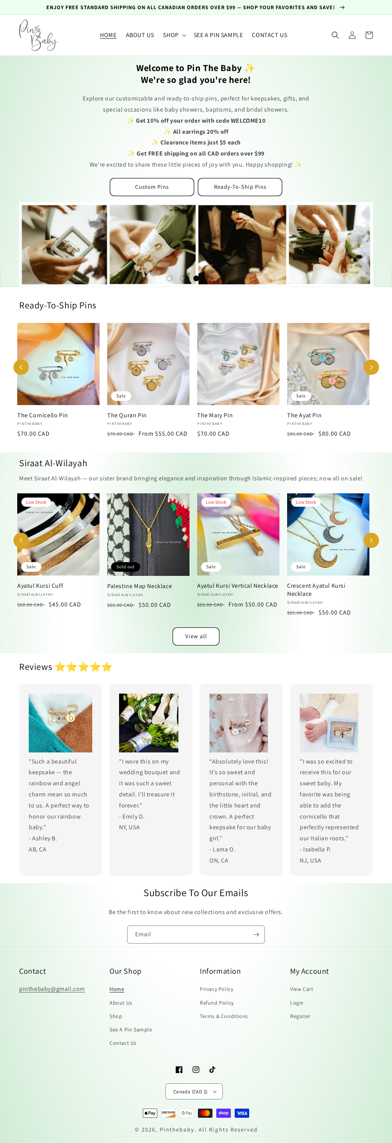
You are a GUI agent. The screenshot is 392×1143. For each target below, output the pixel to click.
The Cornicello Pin (42, 415)
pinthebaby (177, 1129)
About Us (120, 1002)
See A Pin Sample (130, 1029)
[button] (173, 35)
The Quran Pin (127, 415)
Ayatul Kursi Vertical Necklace (237, 586)
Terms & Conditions (224, 1016)
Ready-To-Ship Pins (240, 186)
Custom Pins (152, 186)
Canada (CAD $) (190, 1091)
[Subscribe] (256, 935)
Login (297, 1002)
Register (300, 1016)
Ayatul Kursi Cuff (40, 586)
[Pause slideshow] (383, 278)
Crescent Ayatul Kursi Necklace (316, 590)
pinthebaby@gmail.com (52, 989)
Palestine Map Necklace (139, 586)
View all (196, 636)
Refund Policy (217, 1002)
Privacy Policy (216, 989)
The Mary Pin (215, 415)
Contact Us (123, 1042)
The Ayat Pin (304, 415)
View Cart (301, 989)
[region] (196, 7)
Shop (115, 1016)
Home (116, 989)
